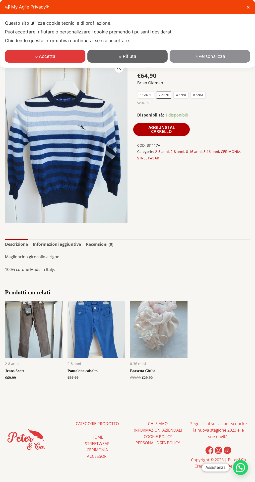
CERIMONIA (230, 151)
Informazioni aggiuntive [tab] (57, 244)
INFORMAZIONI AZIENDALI (158, 430)
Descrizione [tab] (16, 244)
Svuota (143, 103)
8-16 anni (194, 151)
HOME (97, 437)
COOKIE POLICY (158, 436)
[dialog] (127, 34)
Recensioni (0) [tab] (99, 244)
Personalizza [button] (211, 56)
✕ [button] (248, 7)
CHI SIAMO (158, 423)
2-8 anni (162, 151)
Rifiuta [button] (129, 56)
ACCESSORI (97, 456)
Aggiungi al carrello (161, 129)
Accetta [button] (47, 56)
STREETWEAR (148, 158)
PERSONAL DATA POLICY (157, 443)
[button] (119, 68)
